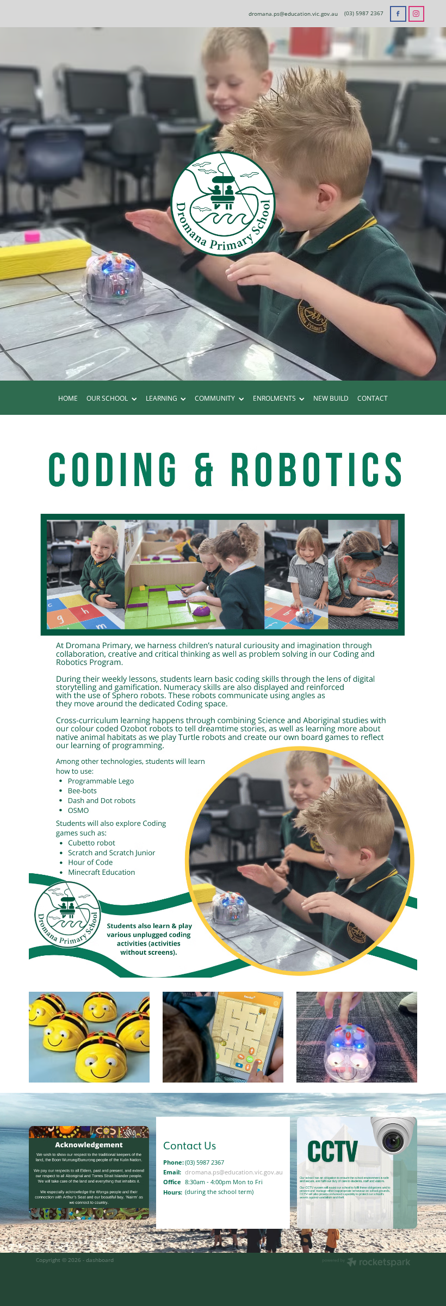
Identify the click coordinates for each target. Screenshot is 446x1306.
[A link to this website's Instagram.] (416, 14)
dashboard (100, 1260)
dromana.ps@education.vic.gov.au (293, 13)
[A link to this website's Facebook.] (398, 14)
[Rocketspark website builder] (366, 1263)
